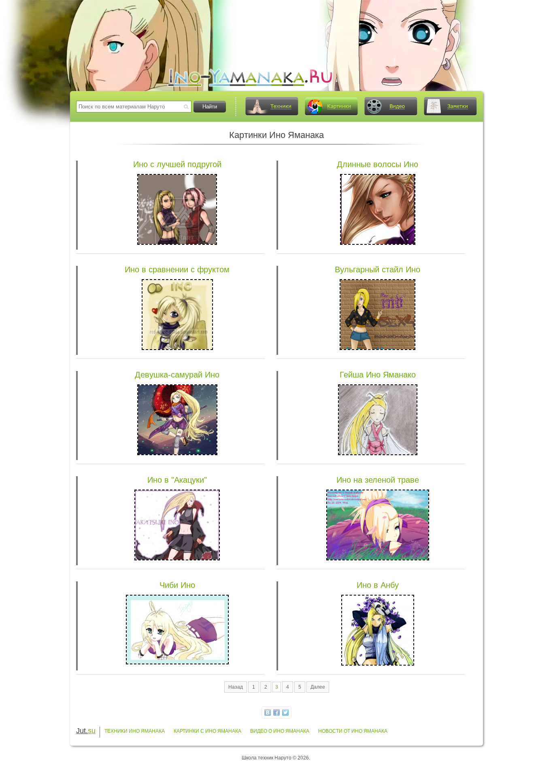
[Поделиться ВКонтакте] (267, 712)
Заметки (450, 106)
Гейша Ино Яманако (378, 374)
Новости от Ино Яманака (352, 731)
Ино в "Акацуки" (177, 479)
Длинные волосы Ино (377, 164)
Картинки (331, 106)
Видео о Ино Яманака (279, 731)
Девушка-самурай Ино (177, 374)
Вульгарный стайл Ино (377, 269)
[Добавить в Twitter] (285, 712)
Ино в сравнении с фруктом (177, 269)
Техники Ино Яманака (134, 731)
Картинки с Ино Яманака (207, 731)
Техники (271, 106)
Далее (318, 687)
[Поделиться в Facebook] (276, 712)
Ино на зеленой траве (377, 479)
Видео (390, 106)
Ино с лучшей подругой (177, 164)
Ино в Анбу (378, 585)
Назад (235, 687)
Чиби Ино (177, 585)
